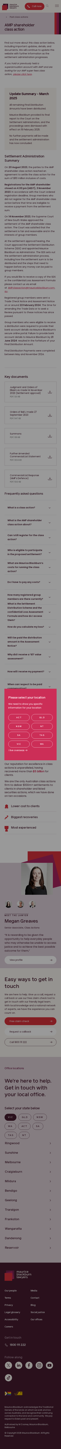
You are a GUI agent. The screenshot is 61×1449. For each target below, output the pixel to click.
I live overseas (16, 750)
